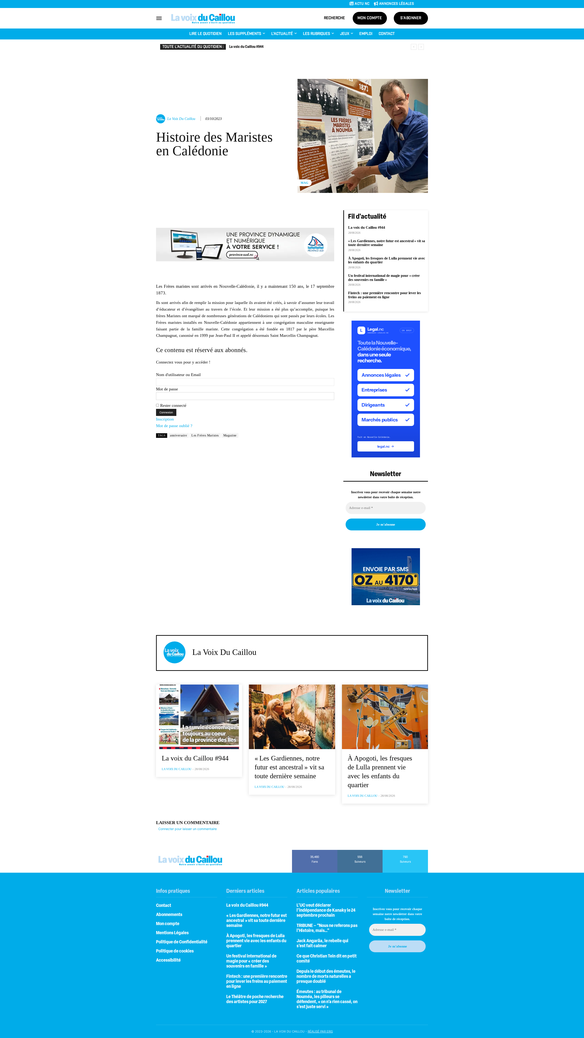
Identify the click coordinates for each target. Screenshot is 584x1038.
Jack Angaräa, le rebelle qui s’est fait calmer (322, 943)
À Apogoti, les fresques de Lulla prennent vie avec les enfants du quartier (256, 941)
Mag (304, 182)
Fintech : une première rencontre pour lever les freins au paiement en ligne (384, 295)
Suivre (360, 851)
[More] (334, 214)
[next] (421, 47)
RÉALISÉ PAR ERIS (320, 1031)
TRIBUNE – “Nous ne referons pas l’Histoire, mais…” (327, 928)
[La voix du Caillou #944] (199, 717)
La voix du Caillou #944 (246, 47)
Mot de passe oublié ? (174, 425)
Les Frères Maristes (205, 435)
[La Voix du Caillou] (161, 118)
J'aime (314, 851)
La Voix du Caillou (181, 119)
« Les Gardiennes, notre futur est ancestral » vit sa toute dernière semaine (386, 243)
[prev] (414, 47)
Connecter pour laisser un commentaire (187, 829)
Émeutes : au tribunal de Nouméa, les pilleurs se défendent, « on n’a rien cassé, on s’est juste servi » (327, 999)
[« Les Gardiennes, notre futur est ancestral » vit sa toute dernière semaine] (292, 717)
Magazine (230, 435)
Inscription (165, 419)
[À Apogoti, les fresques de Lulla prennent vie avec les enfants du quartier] (385, 717)
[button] (334, 18)
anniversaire (178, 435)
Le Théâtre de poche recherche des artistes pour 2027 (255, 999)
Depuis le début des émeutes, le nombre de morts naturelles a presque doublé (326, 976)
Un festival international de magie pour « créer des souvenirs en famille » (384, 278)
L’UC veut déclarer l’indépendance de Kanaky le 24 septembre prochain (326, 910)
